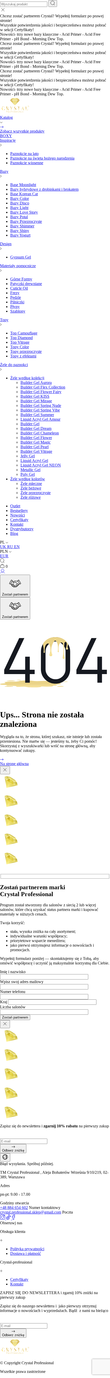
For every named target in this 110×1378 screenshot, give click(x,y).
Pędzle (15, 297)
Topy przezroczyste (26, 351)
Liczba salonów (13, 1007)
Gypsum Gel (20, 257)
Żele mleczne (31, 483)
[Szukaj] (52, 3)
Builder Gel (29, 424)
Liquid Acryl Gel (34, 460)
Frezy (14, 293)
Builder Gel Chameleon (39, 433)
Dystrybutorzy (22, 529)
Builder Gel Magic (35, 442)
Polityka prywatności (27, 1249)
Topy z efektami (23, 356)
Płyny (15, 306)
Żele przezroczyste (35, 493)
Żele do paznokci (14, 365)
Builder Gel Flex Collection (42, 387)
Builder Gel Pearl (34, 447)
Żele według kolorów (27, 479)
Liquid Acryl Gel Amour (40, 419)
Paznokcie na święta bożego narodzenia (42, 158)
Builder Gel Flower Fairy (40, 392)
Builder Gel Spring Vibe (40, 410)
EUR (4, 556)
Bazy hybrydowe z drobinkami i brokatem (44, 189)
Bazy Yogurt (20, 235)
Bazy (4, 171)
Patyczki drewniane (26, 283)
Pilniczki (17, 302)
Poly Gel (27, 474)
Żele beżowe (30, 488)
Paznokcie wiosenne (26, 163)
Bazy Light (19, 207)
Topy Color (19, 347)
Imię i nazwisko (13, 972)
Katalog (6, 117)
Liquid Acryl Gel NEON (40, 465)
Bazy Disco (19, 203)
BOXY (6, 136)
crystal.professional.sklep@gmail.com (30, 1212)
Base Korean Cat (24, 194)
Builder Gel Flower (36, 437)
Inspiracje (8, 140)
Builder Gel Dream (35, 428)
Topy (4, 320)
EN (17, 547)
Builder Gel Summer (37, 415)
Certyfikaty (19, 520)
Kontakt (16, 524)
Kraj (3, 1002)
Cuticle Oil (19, 288)
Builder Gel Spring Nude (40, 405)
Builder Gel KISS (34, 396)
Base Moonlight (23, 185)
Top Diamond (21, 338)
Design (6, 244)
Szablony (17, 311)
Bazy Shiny (19, 230)
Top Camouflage (23, 333)
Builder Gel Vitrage (36, 451)
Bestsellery (19, 510)
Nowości (17, 515)
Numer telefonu (12, 991)
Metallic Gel (30, 470)
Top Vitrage (19, 342)
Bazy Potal (19, 217)
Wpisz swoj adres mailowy (21, 982)
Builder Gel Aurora (36, 382)
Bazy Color (19, 198)
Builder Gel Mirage (36, 401)
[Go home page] (15, 113)
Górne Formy (21, 279)
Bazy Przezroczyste (26, 221)
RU (10, 547)
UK (3, 547)
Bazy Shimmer (22, 226)
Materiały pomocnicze (18, 266)
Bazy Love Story (24, 212)
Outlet (15, 506)
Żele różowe (30, 497)
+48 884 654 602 (14, 1207)
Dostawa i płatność (25, 1253)
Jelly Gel (27, 456)
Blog (14, 533)
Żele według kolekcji (27, 378)
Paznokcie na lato (24, 153)
